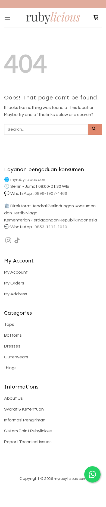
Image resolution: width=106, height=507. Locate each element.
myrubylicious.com (28, 179)
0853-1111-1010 (51, 227)
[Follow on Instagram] (8, 241)
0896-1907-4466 (51, 193)
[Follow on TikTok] (17, 241)
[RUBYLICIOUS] (53, 17)
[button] (7, 17)
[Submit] (95, 129)
